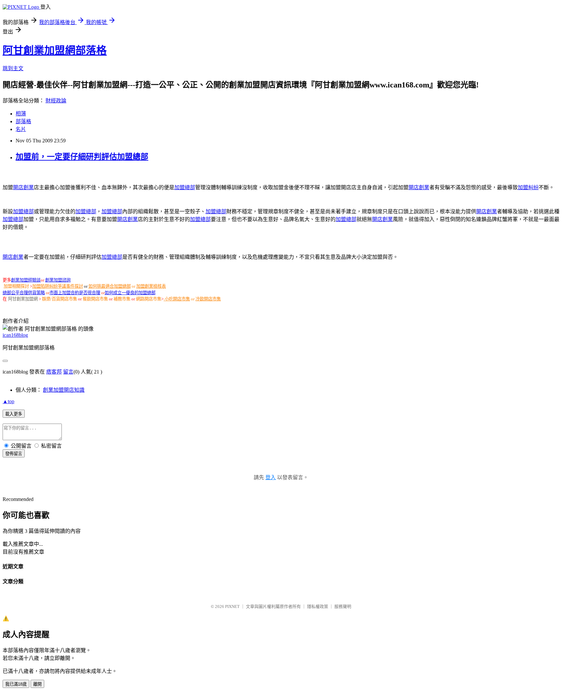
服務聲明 (342, 606)
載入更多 (13, 414)
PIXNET (232, 606)
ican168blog (15, 335)
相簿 (21, 113)
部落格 (23, 121)
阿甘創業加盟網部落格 (55, 50)
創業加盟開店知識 (64, 390)
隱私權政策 (317, 606)
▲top (8, 401)
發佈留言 (13, 453)
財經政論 (56, 100)
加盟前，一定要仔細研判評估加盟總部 (82, 156)
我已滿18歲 (16, 684)
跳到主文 (13, 68)
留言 (68, 372)
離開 (37, 684)
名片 (21, 129)
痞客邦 (54, 372)
